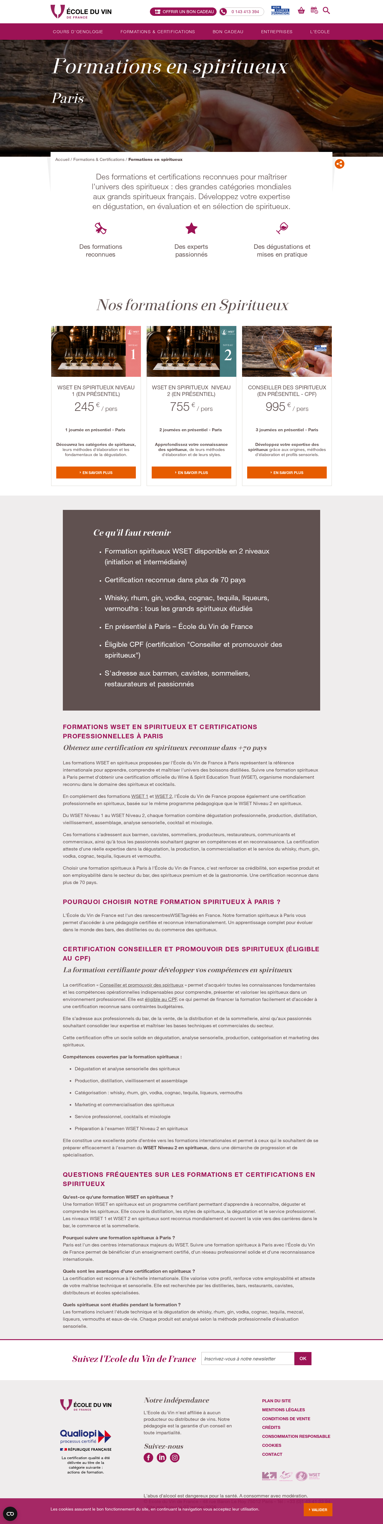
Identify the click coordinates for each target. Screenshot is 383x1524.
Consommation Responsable (296, 1436)
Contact (272, 1454)
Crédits (271, 1427)
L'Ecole (320, 31)
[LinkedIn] (161, 1460)
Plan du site (276, 1400)
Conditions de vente (286, 1418)
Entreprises (277, 31)
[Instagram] (175, 1460)
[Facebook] (148, 1460)
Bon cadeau (228, 31)
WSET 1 (139, 796)
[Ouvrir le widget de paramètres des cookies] (10, 1514)
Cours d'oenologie (78, 31)
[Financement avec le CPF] (279, 10)
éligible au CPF (161, 999)
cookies (271, 1445)
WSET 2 (163, 796)
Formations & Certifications (158, 31)
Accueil (62, 159)
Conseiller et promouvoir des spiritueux (141, 984)
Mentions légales (283, 1409)
